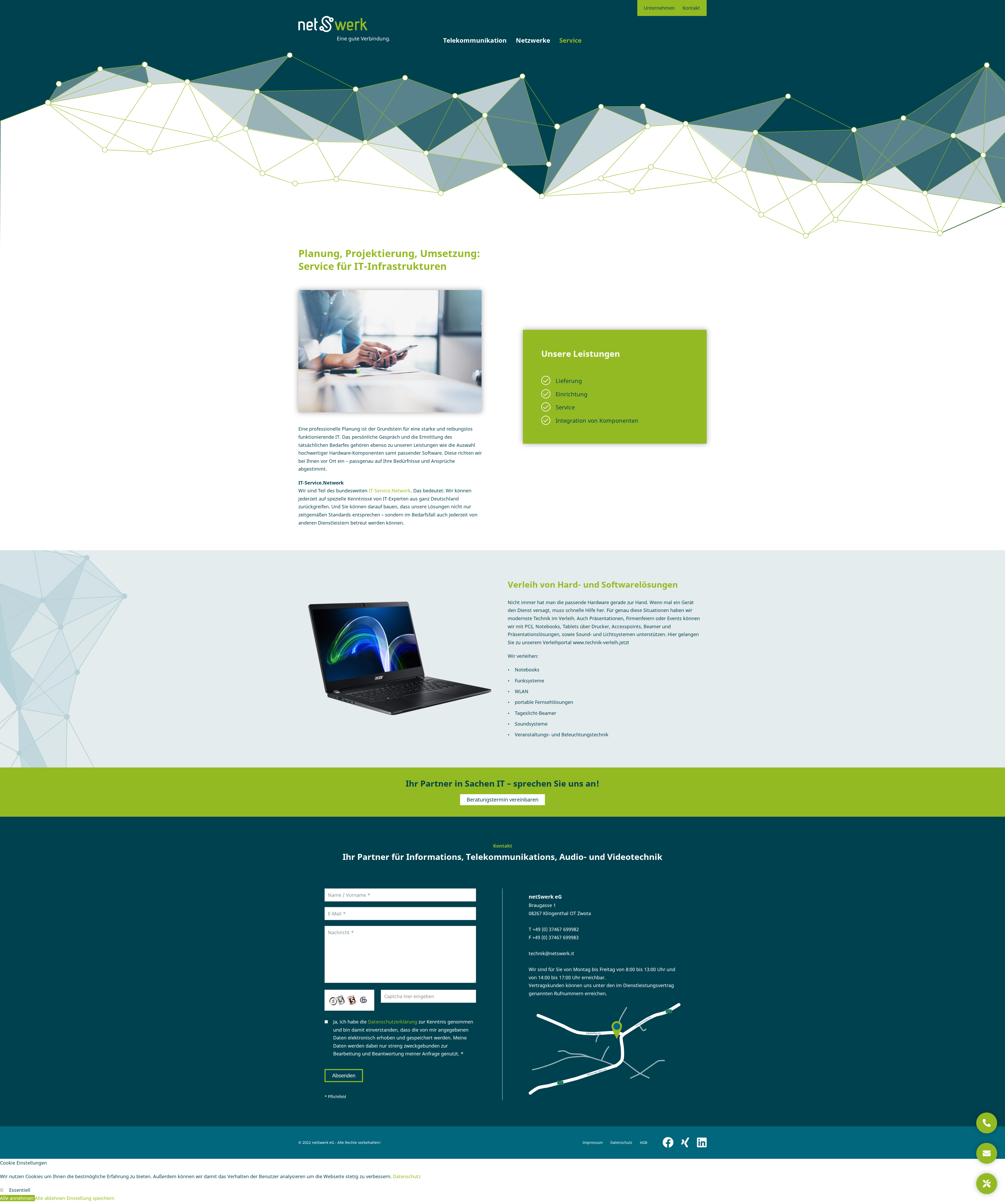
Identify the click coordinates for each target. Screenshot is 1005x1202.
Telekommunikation (475, 40)
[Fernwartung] (986, 1183)
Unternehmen (659, 8)
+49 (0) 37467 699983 (555, 937)
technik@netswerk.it (551, 953)
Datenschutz (621, 1142)
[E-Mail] (986, 1153)
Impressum (593, 1142)
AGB (643, 1142)
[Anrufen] (986, 1122)
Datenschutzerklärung (392, 1022)
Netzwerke (533, 40)
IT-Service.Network (390, 490)
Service (570, 40)
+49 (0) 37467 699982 (556, 929)
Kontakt (691, 8)
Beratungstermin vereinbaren (502, 799)
